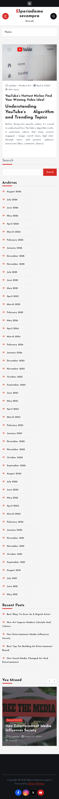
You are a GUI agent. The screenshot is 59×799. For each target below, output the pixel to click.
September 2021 (16, 562)
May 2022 (12, 498)
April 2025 (13, 296)
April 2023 (13, 409)
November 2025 (16, 264)
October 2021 (14, 554)
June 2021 (12, 586)
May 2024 (12, 320)
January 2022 (14, 530)
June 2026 (12, 208)
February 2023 (15, 425)
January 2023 (14, 433)
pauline (12, 85)
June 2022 (12, 490)
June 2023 (12, 393)
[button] (49, 680)
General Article (14, 720)
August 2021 (14, 570)
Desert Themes (36, 784)
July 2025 (12, 272)
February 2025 (15, 312)
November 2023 (16, 369)
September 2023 (16, 385)
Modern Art (25, 85)
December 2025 (15, 256)
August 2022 (14, 473)
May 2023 (12, 401)
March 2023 (13, 417)
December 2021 (15, 538)
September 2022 (16, 465)
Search (7, 160)
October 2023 (14, 377)
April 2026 (13, 224)
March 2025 (13, 304)
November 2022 (16, 449)
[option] (29, 716)
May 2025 (12, 288)
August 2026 (14, 191)
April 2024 (13, 328)
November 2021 (15, 546)
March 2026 (13, 232)
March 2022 (13, 514)
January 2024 (14, 353)
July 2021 (12, 578)
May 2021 (12, 594)
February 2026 (15, 240)
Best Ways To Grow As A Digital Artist (28, 614)
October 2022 (15, 457)
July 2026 (12, 200)
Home (8, 32)
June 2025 (12, 280)
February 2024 (15, 344)
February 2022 (15, 522)
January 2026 (14, 248)
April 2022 (13, 506)
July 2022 (12, 482)
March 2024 (13, 336)
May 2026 (12, 216)
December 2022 (16, 441)
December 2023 (15, 361)
